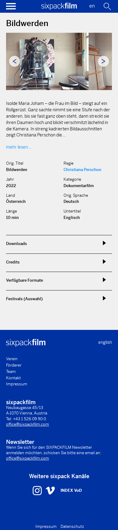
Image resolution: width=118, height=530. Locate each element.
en (92, 6)
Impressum (16, 384)
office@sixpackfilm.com (27, 424)
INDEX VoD (71, 490)
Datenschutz (72, 526)
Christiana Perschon (82, 169)
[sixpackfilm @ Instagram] (38, 490)
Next (103, 61)
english (105, 342)
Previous (14, 61)
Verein (12, 358)
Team (11, 371)
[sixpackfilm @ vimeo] (50, 490)
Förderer (13, 365)
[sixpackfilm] (59, 8)
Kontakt (13, 378)
